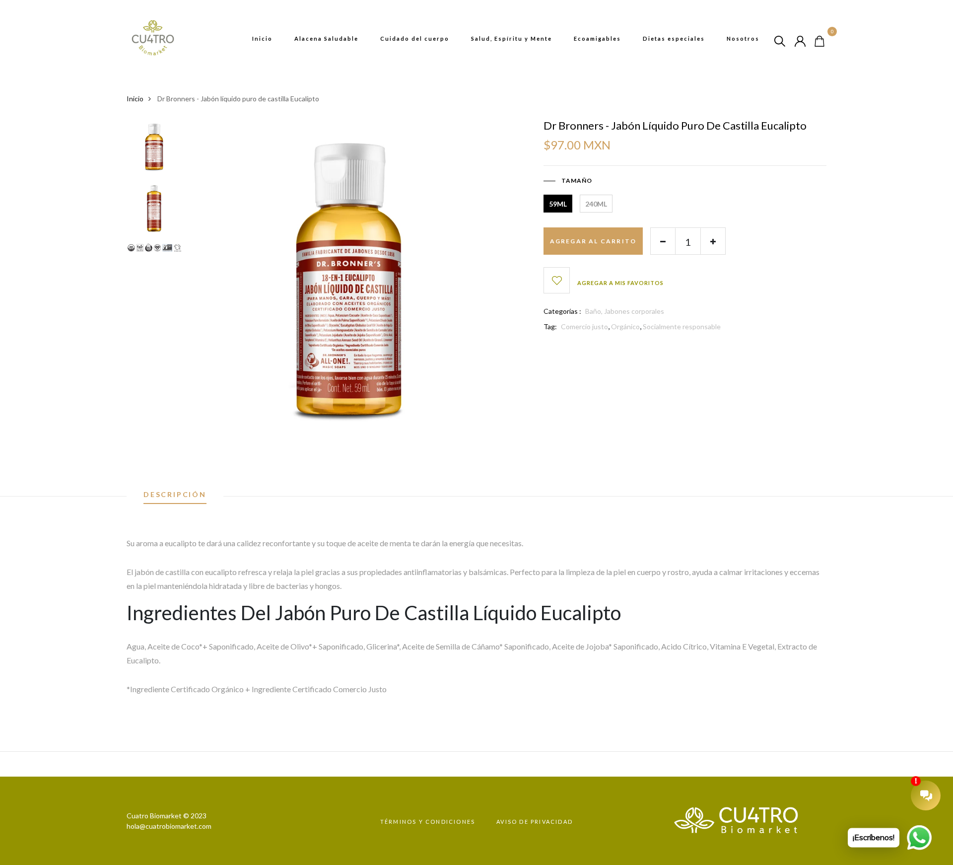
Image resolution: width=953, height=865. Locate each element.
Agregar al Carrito (593, 241)
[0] (819, 40)
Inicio (262, 38)
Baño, (594, 311)
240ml (596, 204)
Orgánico (625, 326)
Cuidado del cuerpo (414, 38)
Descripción (174, 495)
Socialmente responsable (682, 326)
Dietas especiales (674, 38)
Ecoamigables (597, 38)
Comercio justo (584, 326)
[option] (154, 150)
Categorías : (562, 311)
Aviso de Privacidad (534, 821)
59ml (558, 204)
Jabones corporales (634, 311)
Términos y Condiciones (427, 821)
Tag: (550, 326)
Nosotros (743, 38)
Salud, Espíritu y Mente (511, 38)
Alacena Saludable (326, 38)
